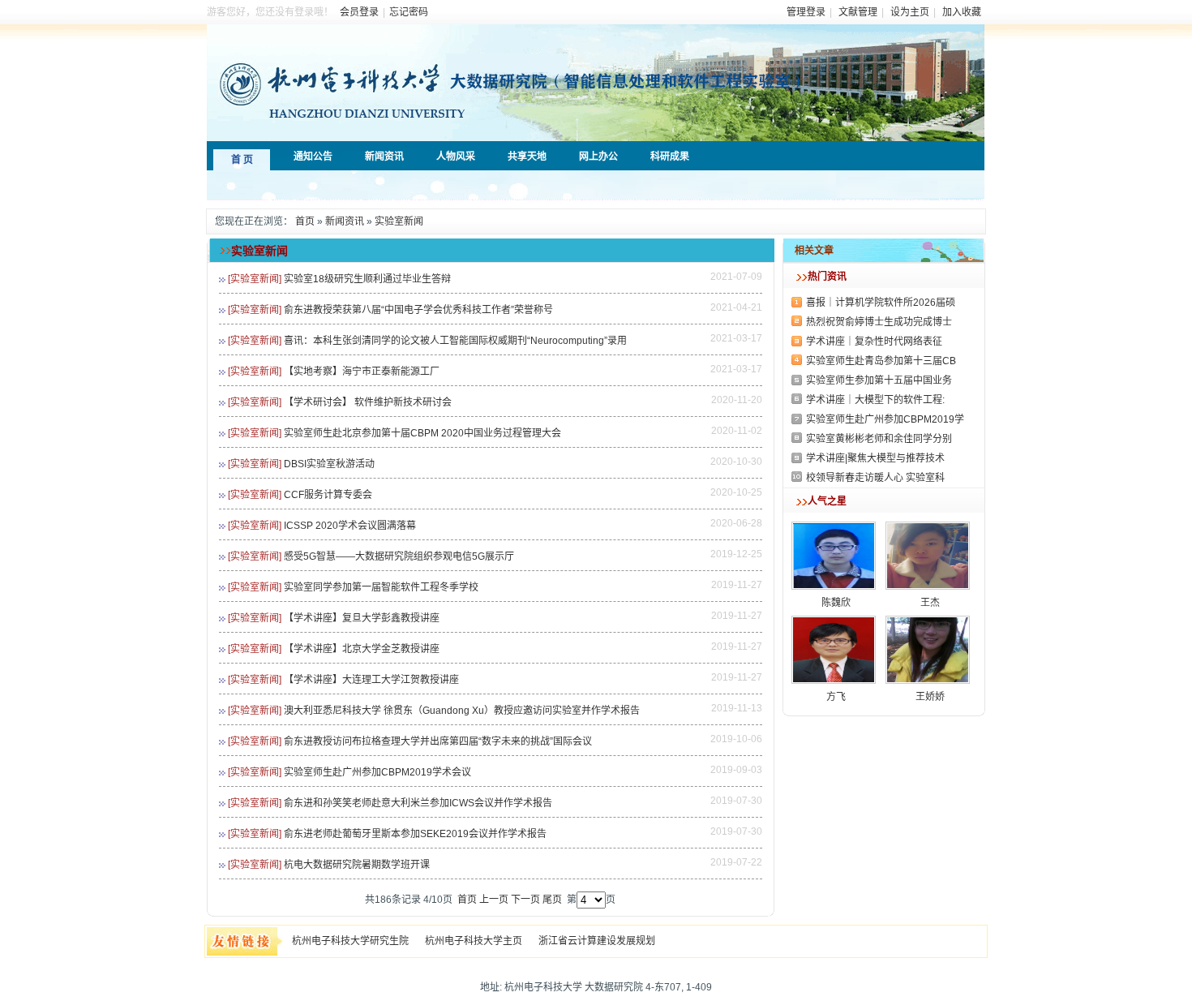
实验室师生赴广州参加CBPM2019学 (885, 419)
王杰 (930, 602)
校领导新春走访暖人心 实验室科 (875, 477)
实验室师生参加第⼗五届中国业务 (879, 380)
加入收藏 (961, 12)
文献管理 (857, 12)
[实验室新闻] (254, 279)
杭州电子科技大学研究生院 (350, 941)
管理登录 (806, 12)
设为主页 (909, 12)
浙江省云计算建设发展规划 (596, 941)
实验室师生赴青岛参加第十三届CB (881, 361)
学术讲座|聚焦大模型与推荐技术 (875, 458)
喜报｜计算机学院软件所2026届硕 (880, 302)
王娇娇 (930, 696)
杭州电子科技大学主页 (473, 941)
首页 (305, 221)
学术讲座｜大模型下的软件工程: (875, 400)
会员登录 (359, 12)
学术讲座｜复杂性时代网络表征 (874, 341)
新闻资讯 (344, 221)
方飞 (836, 696)
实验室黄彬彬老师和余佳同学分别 (879, 439)
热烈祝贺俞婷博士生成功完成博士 (879, 322)
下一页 (525, 899)
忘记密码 (408, 12)
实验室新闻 (399, 221)
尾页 (552, 899)
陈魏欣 (836, 602)
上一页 (493, 899)
